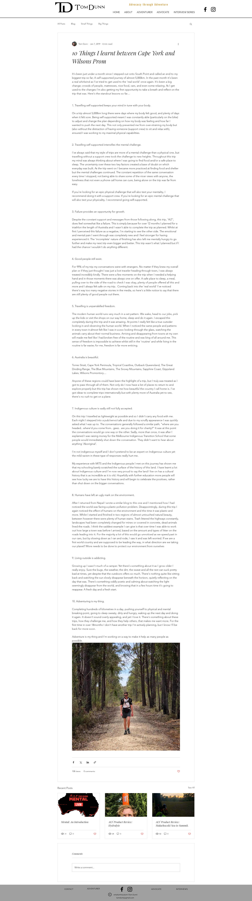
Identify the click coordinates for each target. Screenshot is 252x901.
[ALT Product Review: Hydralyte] (126, 805)
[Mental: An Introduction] (79, 805)
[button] (190, 24)
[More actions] (178, 44)
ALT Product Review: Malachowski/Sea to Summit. (172, 823)
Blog (73, 23)
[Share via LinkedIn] (87, 762)
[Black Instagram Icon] (213, 9)
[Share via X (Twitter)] (80, 762)
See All (191, 787)
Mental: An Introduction (74, 822)
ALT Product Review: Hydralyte (120, 823)
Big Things (103, 23)
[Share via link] (94, 762)
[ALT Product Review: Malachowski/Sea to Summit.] (173, 805)
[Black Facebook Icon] (205, 9)
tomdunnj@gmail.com (125, 898)
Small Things (87, 23)
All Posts (61, 23)
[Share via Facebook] (73, 762)
